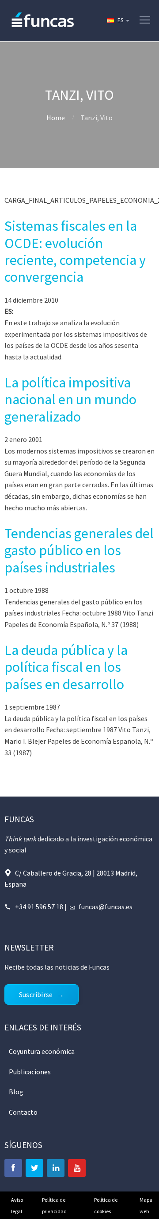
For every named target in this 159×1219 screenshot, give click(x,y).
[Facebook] (13, 1168)
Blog (16, 1091)
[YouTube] (77, 1168)
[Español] (117, 20)
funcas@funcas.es (105, 906)
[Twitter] (34, 1168)
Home (55, 117)
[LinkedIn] (55, 1168)
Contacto (23, 1112)
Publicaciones (30, 1071)
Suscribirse (36, 994)
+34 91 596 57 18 (39, 906)
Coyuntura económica (42, 1051)
